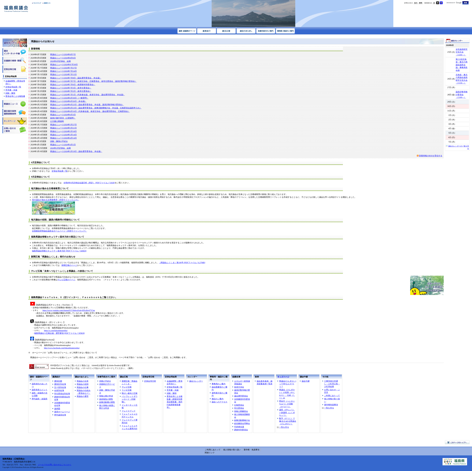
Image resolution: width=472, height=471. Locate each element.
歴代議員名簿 (60, 415)
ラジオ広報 (127, 390)
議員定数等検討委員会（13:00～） (461, 94)
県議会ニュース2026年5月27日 (63, 125)
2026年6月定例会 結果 (60, 61)
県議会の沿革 (82, 381)
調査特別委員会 (241, 430)
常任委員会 (239, 408)
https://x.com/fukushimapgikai (55, 330)
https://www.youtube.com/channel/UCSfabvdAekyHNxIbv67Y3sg (69, 310)
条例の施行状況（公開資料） (63, 118)
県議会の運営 (82, 396)
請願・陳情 (10, 93)
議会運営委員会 (241, 396)
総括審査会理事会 (242, 423)
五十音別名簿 (60, 387)
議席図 (57, 409)
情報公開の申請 (106, 396)
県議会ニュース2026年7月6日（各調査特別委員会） (72, 85)
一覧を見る (284, 427)
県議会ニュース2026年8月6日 (63, 58)
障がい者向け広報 (129, 393)
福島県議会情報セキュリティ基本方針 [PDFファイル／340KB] (59, 251)
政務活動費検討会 (242, 420)
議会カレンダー (196, 381)
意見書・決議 (11, 90)
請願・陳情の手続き (59, 141)
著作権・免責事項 (251, 450)
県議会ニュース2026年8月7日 (63, 54)
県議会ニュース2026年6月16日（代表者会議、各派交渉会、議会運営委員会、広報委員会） (90, 111)
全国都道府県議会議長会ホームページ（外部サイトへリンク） (59, 231)
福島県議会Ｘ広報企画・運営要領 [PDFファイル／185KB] (59, 333)
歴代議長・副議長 (39, 399)
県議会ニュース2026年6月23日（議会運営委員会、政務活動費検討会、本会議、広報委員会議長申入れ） (96, 108)
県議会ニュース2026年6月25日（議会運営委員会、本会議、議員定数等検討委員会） (87, 105)
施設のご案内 (217, 399)
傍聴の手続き (105, 381)
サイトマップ (36, 3)
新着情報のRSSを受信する (430, 156)
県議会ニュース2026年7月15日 (63, 74)
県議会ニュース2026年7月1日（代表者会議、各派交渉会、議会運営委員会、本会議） (87, 95)
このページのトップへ (457, 442)
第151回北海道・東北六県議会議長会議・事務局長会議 (461, 64)
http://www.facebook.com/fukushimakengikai (61, 348)
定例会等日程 (150, 381)
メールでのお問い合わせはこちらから (54, 465)
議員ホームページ (62, 412)
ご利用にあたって (332, 396)
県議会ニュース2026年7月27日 (63, 68)
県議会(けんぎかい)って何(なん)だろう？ (287, 384)
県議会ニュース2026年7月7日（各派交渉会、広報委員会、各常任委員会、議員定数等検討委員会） (93, 81)
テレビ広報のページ (66, 280)
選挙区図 (58, 381)
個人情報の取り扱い (232, 450)
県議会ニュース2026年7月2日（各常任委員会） (70, 91)
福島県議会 (16, 8)
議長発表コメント (39, 390)
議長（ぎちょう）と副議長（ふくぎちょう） (287, 412)
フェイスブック (128, 411)
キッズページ (283, 377)
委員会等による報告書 (15, 96)
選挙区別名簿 (60, 384)
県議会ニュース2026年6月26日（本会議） (68, 101)
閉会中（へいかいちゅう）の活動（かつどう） (287, 404)
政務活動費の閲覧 (107, 402)
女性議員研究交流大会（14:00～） (461, 52)
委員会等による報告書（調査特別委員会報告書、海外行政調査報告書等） (174, 401)
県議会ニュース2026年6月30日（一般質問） (69, 98)
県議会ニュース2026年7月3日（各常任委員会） (70, 88)
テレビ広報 (127, 387)
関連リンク (210, 453)
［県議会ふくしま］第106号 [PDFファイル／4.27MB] (182, 263)
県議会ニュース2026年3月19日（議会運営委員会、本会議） (76, 151)
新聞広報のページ (69, 265)
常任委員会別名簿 (62, 394)
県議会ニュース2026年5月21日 (63, 128)
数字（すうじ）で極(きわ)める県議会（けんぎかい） (287, 421)
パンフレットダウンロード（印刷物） (129, 399)
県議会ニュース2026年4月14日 (63, 138)
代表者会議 (239, 427)
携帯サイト (46, 3)
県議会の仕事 (82, 387)
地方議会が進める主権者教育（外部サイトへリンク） (55, 200)
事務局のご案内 (218, 384)
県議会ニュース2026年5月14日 (63, 135)
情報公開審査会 (241, 411)
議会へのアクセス (219, 402)
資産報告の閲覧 (106, 399)
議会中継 (306, 381)
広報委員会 (239, 405)
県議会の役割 (82, 384)
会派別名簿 (59, 390)
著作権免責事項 (331, 405)
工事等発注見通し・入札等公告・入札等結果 (332, 384)
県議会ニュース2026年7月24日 (63, 71)
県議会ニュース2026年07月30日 (64, 65)
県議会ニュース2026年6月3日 (63, 115)
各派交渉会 (239, 387)
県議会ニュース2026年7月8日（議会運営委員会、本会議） (75, 78)
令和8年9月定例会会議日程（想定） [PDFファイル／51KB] (89, 183)
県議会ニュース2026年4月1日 (63, 145)
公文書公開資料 (57, 121)
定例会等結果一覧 (13, 87)
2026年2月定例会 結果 (60, 148)
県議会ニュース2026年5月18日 (63, 131)
